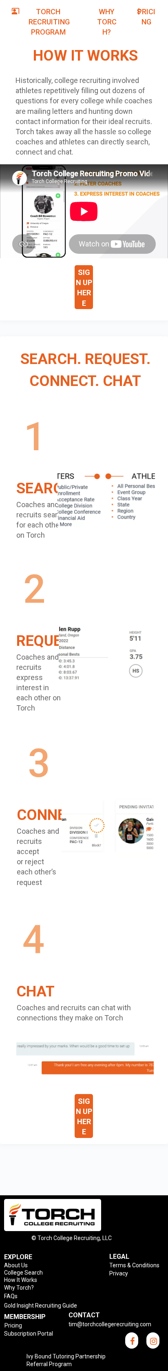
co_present (15, 11)
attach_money (139, 11)
